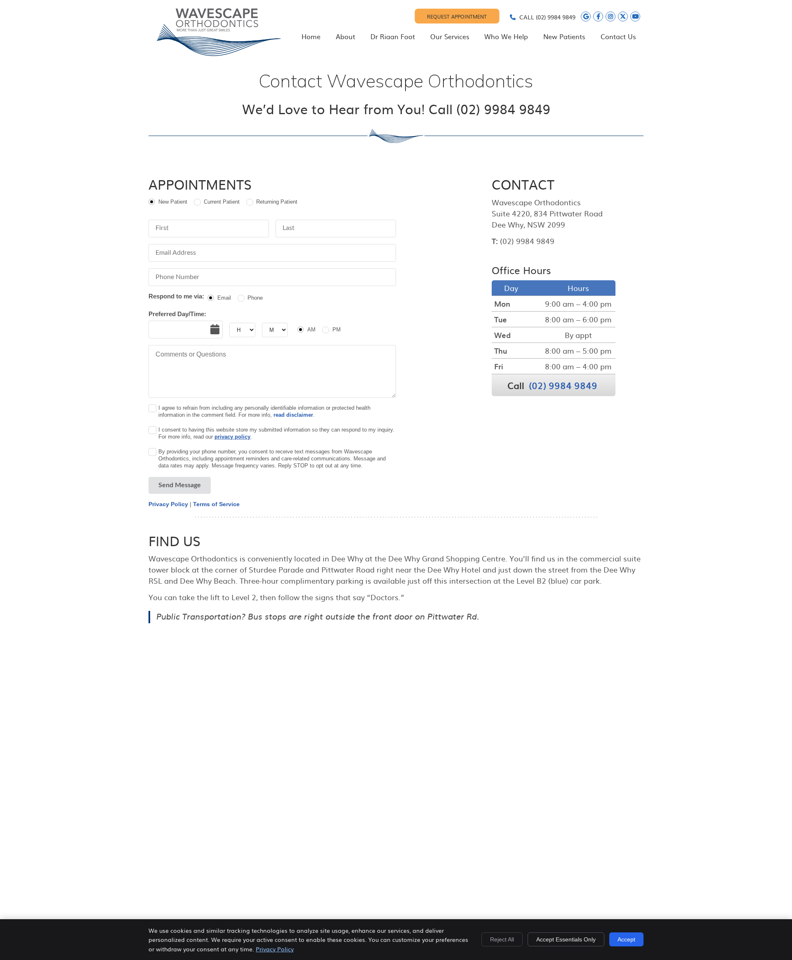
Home (311, 36)
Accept (626, 939)
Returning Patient (276, 202)
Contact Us (618, 36)
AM (311, 329)
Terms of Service (216, 504)
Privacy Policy (168, 504)
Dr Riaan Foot (392, 36)
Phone (255, 298)
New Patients (564, 36)
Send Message (179, 485)
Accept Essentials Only (566, 939)
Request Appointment (457, 16)
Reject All (502, 939)
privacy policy (232, 437)
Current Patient (222, 202)
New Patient (172, 202)
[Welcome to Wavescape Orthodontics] (218, 53)
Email (224, 298)
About (345, 36)
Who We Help (506, 36)
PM (336, 329)
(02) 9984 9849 (555, 17)
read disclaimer (293, 415)
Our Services (449, 36)
